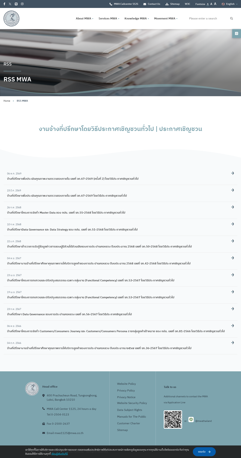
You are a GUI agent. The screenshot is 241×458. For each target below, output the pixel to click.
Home (7, 101)
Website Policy (126, 384)
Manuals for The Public (131, 416)
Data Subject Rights (129, 410)
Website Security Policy (132, 403)
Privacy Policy (126, 390)
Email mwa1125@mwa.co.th (65, 433)
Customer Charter (128, 423)
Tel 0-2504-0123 (58, 414)
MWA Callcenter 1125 (126, 4)
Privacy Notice (126, 397)
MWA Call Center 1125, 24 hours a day (71, 409)
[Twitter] (10, 4)
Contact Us (154, 4)
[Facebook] (4, 3)
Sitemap (175, 4)
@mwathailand (203, 421)
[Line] (16, 3)
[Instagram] (22, 3)
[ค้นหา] (231, 18)
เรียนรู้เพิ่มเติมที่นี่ (59, 454)
